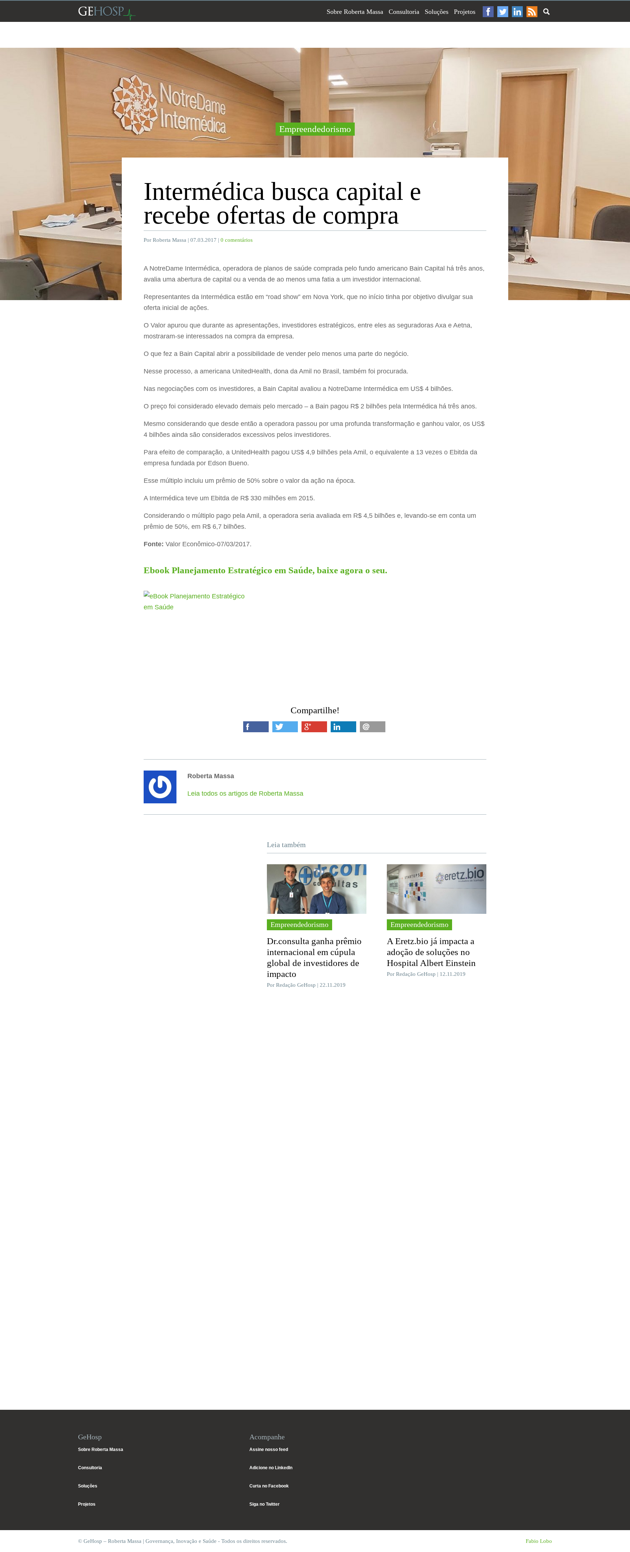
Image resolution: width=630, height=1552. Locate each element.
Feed (531, 11)
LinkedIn (517, 11)
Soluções (436, 11)
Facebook (488, 11)
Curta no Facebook (269, 1486)
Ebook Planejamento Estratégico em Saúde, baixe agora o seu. (265, 570)
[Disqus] (315, 1103)
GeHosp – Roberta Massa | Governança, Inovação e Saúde (107, 13)
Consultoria (404, 11)
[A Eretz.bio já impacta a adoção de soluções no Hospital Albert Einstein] (436, 889)
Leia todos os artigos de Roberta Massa (245, 793)
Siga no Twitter (264, 1504)
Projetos (464, 11)
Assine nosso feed (268, 1449)
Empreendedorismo (315, 129)
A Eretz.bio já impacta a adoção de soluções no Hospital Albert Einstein (431, 952)
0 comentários (237, 240)
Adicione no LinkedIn (270, 1467)
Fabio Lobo (539, 1541)
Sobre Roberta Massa (355, 11)
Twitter (502, 11)
